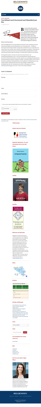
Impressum (11, 396)
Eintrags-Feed (15, 351)
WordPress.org (15, 353)
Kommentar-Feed (15, 352)
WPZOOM (23, 401)
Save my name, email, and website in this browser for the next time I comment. (16, 104)
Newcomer (7, 18)
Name (2, 88)
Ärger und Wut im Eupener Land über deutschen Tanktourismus (19, 306)
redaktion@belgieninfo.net (17, 258)
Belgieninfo (20, 393)
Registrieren (14, 348)
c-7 (38, 405)
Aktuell (3, 18)
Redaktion (16, 396)
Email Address (4, 93)
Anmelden (14, 350)
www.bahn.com (4, 64)
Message (3, 77)
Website (3, 99)
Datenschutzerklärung (27, 396)
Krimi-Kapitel (14, 341)
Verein (20, 396)
